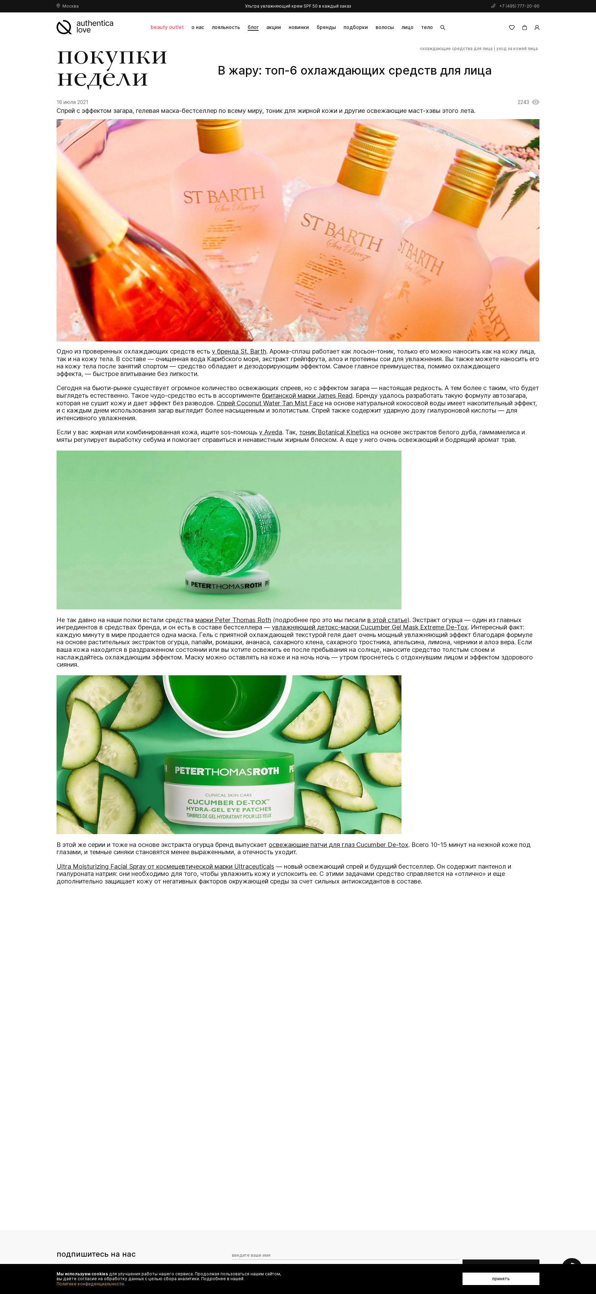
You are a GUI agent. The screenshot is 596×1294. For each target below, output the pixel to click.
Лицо (407, 27)
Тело (427, 27)
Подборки (356, 27)
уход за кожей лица (517, 49)
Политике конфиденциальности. (91, 1284)
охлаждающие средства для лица (456, 49)
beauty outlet (167, 27)
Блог (253, 27)
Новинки (299, 27)
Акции (273, 27)
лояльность (226, 27)
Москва (70, 6)
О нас (197, 27)
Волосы (385, 27)
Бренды (326, 27)
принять (501, 1278)
